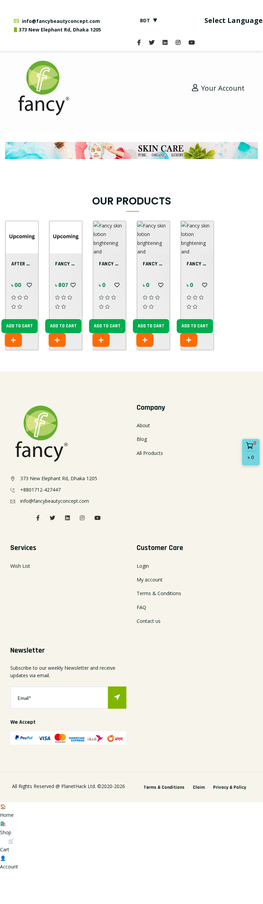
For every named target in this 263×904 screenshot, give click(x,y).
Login (143, 566)
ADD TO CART (19, 326)
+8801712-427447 (40, 489)
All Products (150, 453)
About (143, 425)
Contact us (149, 621)
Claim (199, 787)
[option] (131, 150)
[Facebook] (139, 42)
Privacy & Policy (229, 787)
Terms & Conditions (159, 593)
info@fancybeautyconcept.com (60, 21)
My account (150, 579)
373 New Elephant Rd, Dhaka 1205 (60, 29)
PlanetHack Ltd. (78, 786)
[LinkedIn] (165, 42)
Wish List (20, 566)
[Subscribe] (117, 697)
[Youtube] (192, 42)
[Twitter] (151, 42)
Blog (142, 439)
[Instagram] (178, 42)
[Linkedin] (67, 518)
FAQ (141, 607)
